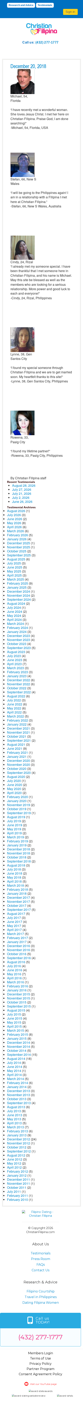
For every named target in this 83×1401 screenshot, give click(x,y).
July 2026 (14, 515)
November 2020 (18, 764)
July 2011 (14, 1191)
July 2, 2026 (20, 497)
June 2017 (14, 921)
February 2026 (17, 535)
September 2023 (19, 647)
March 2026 (15, 531)
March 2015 (15, 1030)
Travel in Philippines (41, 1297)
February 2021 (17, 752)
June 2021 (14, 748)
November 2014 (18, 1046)
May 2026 (14, 523)
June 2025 (14, 567)
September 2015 (19, 1006)
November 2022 (18, 684)
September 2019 (19, 813)
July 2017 (14, 917)
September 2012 (19, 1151)
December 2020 (18, 760)
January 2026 (17, 539)
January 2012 (17, 1175)
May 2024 (14, 615)
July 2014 (14, 1062)
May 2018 (14, 877)
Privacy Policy (40, 1364)
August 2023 (16, 651)
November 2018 (18, 853)
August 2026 (16, 510)
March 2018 (15, 885)
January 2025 (17, 587)
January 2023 (17, 676)
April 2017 (14, 929)
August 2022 (16, 696)
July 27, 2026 (21, 489)
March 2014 (15, 1078)
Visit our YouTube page (43, 1383)
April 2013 (14, 1123)
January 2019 (17, 845)
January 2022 (17, 724)
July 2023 (14, 655)
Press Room (40, 1259)
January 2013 (17, 1135)
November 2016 (18, 949)
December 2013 (18, 1090)
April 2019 (14, 833)
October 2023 (16, 643)
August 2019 (16, 817)
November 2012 (18, 1143)
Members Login (40, 1353)
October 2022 (16, 688)
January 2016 (17, 990)
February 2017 (17, 937)
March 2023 (15, 668)
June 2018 (14, 873)
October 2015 (16, 1002)
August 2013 (16, 1107)
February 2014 (17, 1082)
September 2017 (19, 909)
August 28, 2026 (23, 485)
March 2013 (15, 1127)
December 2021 (18, 728)
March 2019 (15, 837)
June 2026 (14, 519)
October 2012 (16, 1147)
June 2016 (14, 970)
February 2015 (17, 1034)
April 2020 (14, 792)
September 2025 (19, 555)
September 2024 (19, 599)
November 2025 (18, 547)
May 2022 (14, 708)
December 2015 (18, 994)
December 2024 (18, 591)
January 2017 (17, 941)
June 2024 (14, 611)
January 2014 (17, 1086)
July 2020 (14, 780)
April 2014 (14, 1074)
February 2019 (17, 841)
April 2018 (14, 881)
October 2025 (16, 551)
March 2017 (15, 933)
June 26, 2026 (22, 501)
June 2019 (14, 825)
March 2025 (15, 579)
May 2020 (14, 788)
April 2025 (14, 575)
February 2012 (17, 1171)
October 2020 (16, 768)
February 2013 (17, 1131)
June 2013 (14, 1115)
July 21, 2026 (21, 493)
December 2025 (18, 543)
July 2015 (14, 1014)
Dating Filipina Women (40, 1303)
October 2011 (16, 1187)
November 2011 (18, 1183)
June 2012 (14, 1159)
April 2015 (14, 1026)
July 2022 (14, 700)
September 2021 (19, 740)
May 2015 (14, 1022)
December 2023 (18, 635)
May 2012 (14, 1163)
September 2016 (19, 958)
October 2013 (16, 1099)
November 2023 (18, 639)
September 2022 (19, 692)
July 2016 (14, 966)
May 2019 (14, 829)
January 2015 (17, 1038)
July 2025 (14, 563)
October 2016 (16, 954)
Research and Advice (21, 5)
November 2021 (18, 732)
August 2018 (16, 865)
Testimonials (45, 5)
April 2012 (14, 1167)
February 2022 (17, 720)
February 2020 (17, 796)
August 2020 (16, 776)
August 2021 (16, 744)
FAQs (40, 1264)
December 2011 (18, 1179)
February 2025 (17, 583)
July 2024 (14, 607)
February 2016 (17, 986)
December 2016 (18, 945)
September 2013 (19, 1103)
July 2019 (14, 821)
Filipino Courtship (41, 1291)
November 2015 (18, 998)
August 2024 (16, 603)
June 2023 (14, 660)
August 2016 (16, 962)
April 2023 (14, 664)
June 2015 (14, 1018)
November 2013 (18, 1094)
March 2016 (15, 982)
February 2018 (17, 889)
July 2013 (14, 1111)
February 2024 (17, 627)
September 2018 (19, 861)
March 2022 (15, 716)
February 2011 (17, 1195)
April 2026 (14, 527)
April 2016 (14, 978)
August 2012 (16, 1155)
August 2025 (16, 559)
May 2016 (14, 974)
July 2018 (14, 869)
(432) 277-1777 (47, 42)
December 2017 (18, 897)
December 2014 (18, 1042)
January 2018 (17, 893)
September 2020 (19, 772)
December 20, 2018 (28, 66)
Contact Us (40, 1270)
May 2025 (14, 571)
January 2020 (17, 800)
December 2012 (18, 1139)
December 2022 (18, 680)
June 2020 (14, 784)
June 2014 (14, 1066)
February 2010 (17, 1199)
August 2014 (16, 1058)
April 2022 (14, 712)
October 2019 (16, 809)
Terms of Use (40, 1358)
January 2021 (17, 756)
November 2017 (18, 901)
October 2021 (16, 736)
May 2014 (14, 1070)
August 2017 (16, 913)
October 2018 (16, 857)
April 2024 (14, 619)
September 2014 (19, 1054)
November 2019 (18, 804)
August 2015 (16, 1010)
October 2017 (16, 905)
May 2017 (14, 925)
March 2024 (15, 623)
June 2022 (14, 704)
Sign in (70, 12)
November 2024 (18, 595)
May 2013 (14, 1119)
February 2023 (17, 672)
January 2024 (17, 631)
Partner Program (40, 1369)
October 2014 (16, 1050)
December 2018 (18, 849)
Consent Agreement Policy (40, 1374)
